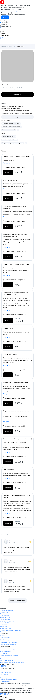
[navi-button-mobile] (1, 43)
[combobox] (3, 697)
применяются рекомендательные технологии (15, 684)
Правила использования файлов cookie (13, 14)
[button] (2, 37)
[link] (2, 33)
